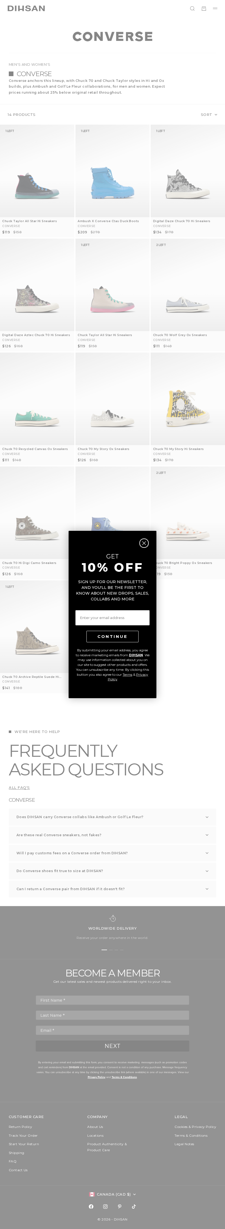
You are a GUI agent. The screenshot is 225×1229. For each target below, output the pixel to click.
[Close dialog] (144, 543)
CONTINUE (112, 636)
